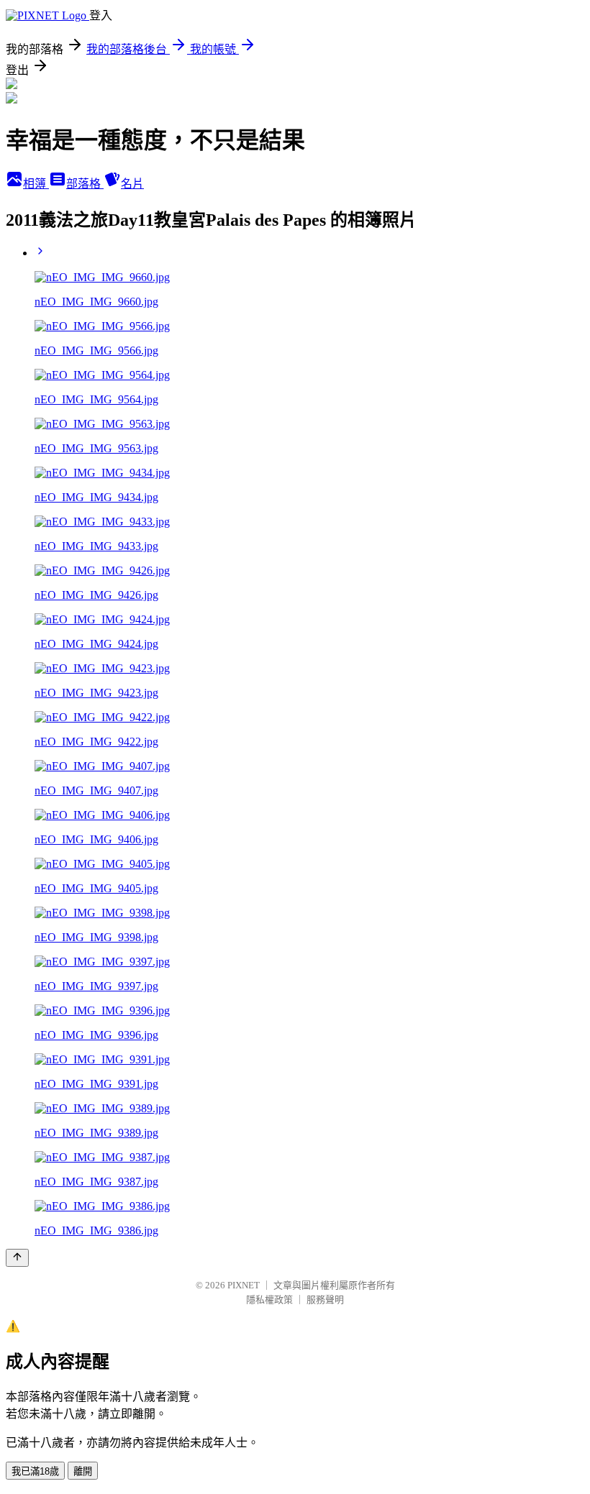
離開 (82, 1471)
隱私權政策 (269, 1299)
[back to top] (17, 1258)
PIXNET (243, 1285)
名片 (132, 184)
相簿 (36, 184)
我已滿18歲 (35, 1471)
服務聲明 (325, 1299)
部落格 (85, 184)
